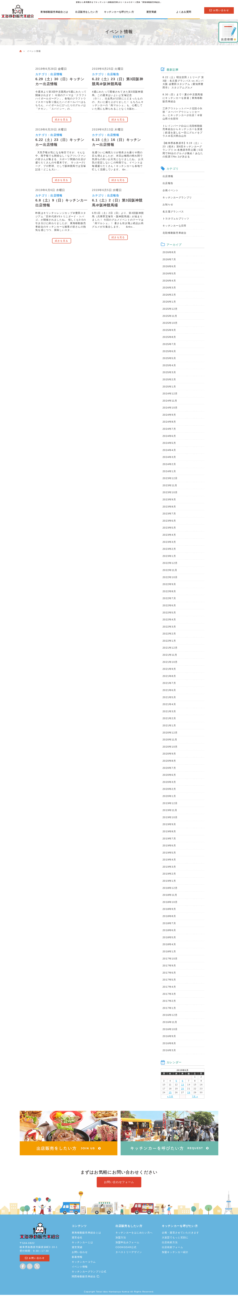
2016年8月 (169, 1043)
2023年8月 (169, 506)
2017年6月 (169, 972)
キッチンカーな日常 (175, 225)
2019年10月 (170, 817)
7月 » (195, 1096)
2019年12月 (170, 803)
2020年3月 (169, 782)
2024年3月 (169, 457)
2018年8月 (169, 916)
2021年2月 (169, 718)
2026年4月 (169, 280)
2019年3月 (169, 866)
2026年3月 (169, 287)
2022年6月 (169, 605)
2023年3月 (169, 542)
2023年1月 (169, 556)
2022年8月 (169, 591)
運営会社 (77, 1237)
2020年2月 (169, 789)
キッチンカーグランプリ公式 (89, 1271)
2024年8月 (169, 421)
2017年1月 (169, 1008)
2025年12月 (170, 308)
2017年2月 (169, 1000)
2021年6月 (169, 690)
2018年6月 (169, 930)
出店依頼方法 (170, 1242)
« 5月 (170, 1096)
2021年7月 (169, 683)
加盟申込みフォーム (128, 1242)
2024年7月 (169, 428)
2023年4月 (169, 534)
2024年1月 (169, 471)
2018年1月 (169, 951)
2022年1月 (169, 640)
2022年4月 (169, 619)
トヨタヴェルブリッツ (176, 218)
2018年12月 (170, 888)
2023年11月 (170, 485)
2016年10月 (170, 1029)
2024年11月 (170, 400)
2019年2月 (169, 873)
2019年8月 (169, 831)
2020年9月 (169, 753)
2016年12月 (170, 1015)
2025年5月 (169, 358)
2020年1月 (169, 796)
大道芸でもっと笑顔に (175, 1237)
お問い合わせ (80, 1252)
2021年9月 (169, 669)
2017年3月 (169, 994)
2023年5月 (169, 527)
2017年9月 (169, 965)
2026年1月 (169, 301)
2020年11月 (170, 739)
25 (170, 1092)
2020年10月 (170, 746)
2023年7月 (169, 513)
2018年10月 (170, 902)
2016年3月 (169, 1050)
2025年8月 (169, 337)
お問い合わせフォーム (119, 1182)
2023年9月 (169, 499)
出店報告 (113, 74)
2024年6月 (169, 436)
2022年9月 (169, 584)
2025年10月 (170, 322)
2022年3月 (169, 626)
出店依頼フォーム (172, 1247)
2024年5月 (169, 443)
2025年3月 (169, 372)
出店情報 (56, 74)
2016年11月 (170, 1022)
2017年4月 (169, 986)
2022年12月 (170, 563)
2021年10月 (170, 662)
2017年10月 (170, 958)
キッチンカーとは (82, 1242)
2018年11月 (170, 895)
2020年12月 (170, 732)
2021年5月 (169, 697)
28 (188, 1092)
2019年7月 (169, 838)
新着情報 (77, 1257)
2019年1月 (169, 880)
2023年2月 (169, 548)
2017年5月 (169, 979)
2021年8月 (169, 676)
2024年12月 (170, 393)
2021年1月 (169, 725)
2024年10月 (170, 407)
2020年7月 (169, 768)
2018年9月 (169, 909)
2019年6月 (169, 845)
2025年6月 (169, 351)
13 (182, 1084)
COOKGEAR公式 (126, 1247)
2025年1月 (169, 386)
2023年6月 (169, 520)
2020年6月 (169, 774)
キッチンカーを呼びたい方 (119, 12)
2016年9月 (169, 1036)
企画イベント (171, 190)
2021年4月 (169, 704)
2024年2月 (169, 464)
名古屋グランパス (173, 211)
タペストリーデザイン (129, 1252)
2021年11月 (170, 654)
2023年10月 (170, 492)
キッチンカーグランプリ (177, 197)
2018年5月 (169, 937)
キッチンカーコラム (84, 1261)
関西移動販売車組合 (84, 1276)
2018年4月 (169, 944)
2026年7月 (169, 259)
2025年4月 (169, 365)
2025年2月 (169, 379)
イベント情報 (80, 1266)
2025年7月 (169, 344)
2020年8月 (169, 760)
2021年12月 (170, 647)
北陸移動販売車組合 (175, 232)
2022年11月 (170, 570)
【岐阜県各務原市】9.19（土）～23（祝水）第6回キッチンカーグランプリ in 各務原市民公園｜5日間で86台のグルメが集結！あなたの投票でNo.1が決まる (183, 150)
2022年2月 (169, 633)
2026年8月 (169, 252)
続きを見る (61, 119)
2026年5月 (169, 273)
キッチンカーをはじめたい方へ (134, 1232)
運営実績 (151, 12)
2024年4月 (169, 450)
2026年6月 (169, 266)
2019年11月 (170, 810)
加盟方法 (121, 1237)
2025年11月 (170, 316)
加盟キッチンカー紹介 (175, 1252)
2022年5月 (169, 612)
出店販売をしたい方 (86, 12)
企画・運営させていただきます (180, 1232)
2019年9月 (169, 824)
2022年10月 (170, 577)
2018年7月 (169, 923)
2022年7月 (169, 598)
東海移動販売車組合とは (54, 12)
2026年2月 (169, 294)
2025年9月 (169, 330)
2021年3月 (169, 711)
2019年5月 (169, 852)
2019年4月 (169, 859)
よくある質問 (183, 12)
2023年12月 (170, 478)
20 (182, 1088)
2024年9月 (169, 414)
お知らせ (168, 204)
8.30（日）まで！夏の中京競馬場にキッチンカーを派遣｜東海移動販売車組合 (183, 98)
